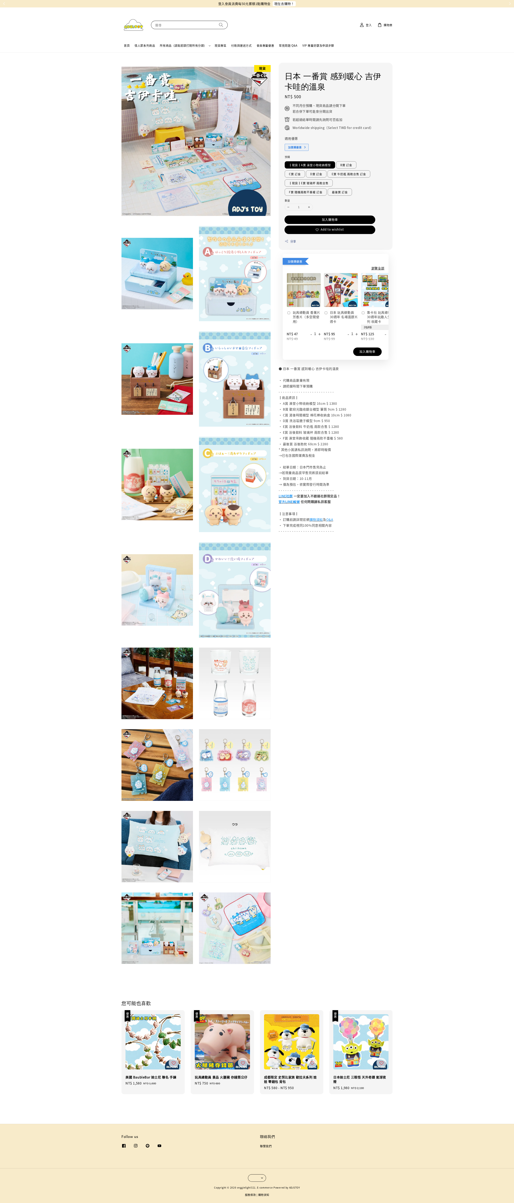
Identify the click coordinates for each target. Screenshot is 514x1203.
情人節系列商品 (145, 45)
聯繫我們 (266, 1146)
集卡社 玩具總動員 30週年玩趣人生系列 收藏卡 (381, 317)
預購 (287, 157)
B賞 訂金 (346, 165)
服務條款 (250, 1195)
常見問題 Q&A (288, 45)
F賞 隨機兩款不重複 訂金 (305, 192)
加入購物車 (330, 219)
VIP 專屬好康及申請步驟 (318, 45)
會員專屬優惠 (265, 45)
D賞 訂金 (316, 174)
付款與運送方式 (241, 45)
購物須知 (263, 1195)
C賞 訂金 (295, 174)
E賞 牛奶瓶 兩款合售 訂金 (349, 174)
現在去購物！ (284, 3)
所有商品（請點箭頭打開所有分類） (183, 45)
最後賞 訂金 (340, 192)
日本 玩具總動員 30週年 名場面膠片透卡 (344, 317)
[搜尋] (221, 25)
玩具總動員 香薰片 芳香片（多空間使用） (306, 317)
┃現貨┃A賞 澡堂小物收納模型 (310, 165)
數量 (287, 200)
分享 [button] (293, 241)
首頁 (127, 45)
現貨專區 (220, 45)
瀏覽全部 (377, 268)
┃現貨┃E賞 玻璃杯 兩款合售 (308, 183)
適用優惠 (291, 138)
